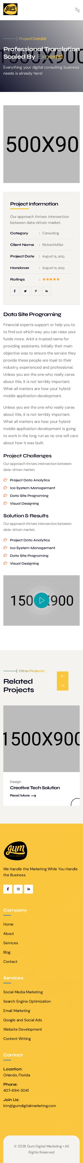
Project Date (22, 256)
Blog (6, 952)
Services (10, 942)
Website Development (22, 1029)
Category (19, 233)
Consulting (50, 233)
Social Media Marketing (23, 992)
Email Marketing (16, 1010)
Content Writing (17, 1038)
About (8, 933)
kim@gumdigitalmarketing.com (29, 1105)
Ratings (17, 279)
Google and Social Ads (22, 1020)
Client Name (22, 245)
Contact (10, 961)
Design (15, 782)
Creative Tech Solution (35, 788)
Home (8, 924)
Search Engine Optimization (27, 1001)
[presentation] (62, 676)
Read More (20, 795)
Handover (19, 268)
